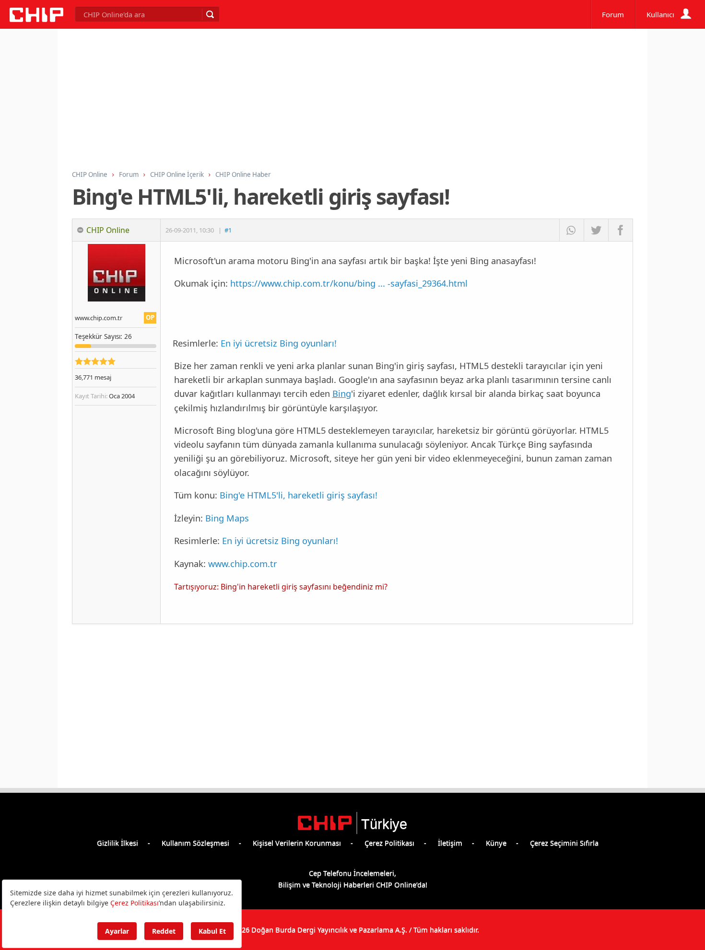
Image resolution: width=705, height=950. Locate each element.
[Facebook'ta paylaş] (620, 230)
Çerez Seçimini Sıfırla (564, 842)
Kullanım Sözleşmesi (195, 842)
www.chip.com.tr (242, 563)
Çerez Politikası (389, 842)
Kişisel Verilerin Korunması (297, 842)
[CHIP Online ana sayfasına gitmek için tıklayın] (36, 19)
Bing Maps (227, 518)
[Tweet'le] (596, 230)
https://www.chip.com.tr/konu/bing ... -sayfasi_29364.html (349, 283)
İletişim (450, 842)
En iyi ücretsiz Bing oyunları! (279, 343)
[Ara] (209, 14)
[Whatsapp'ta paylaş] (571, 230)
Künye (496, 842)
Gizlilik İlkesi (117, 842)
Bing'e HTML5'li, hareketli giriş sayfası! (298, 495)
